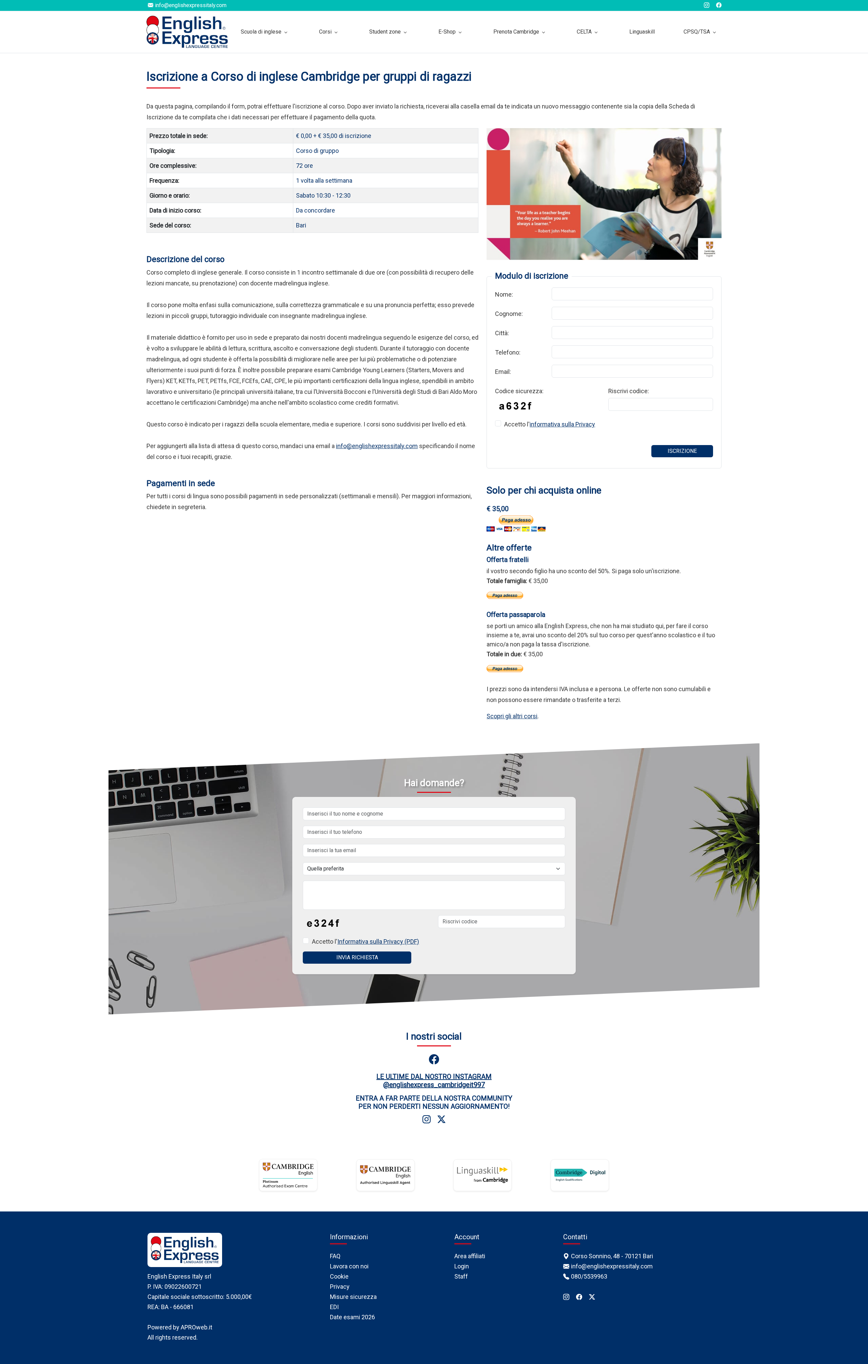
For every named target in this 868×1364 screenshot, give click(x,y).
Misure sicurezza (353, 1296)
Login (461, 1266)
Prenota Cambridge (516, 31)
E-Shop (447, 31)
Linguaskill (642, 31)
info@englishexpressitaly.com (377, 445)
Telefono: (507, 352)
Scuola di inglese (261, 31)
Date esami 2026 (352, 1317)
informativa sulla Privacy (562, 424)
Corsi (325, 31)
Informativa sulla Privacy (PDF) (378, 941)
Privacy (340, 1286)
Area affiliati (469, 1256)
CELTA (584, 31)
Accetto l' (549, 424)
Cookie (339, 1276)
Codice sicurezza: (519, 391)
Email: (503, 371)
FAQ (335, 1256)
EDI (334, 1306)
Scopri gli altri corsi (512, 716)
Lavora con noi (349, 1266)
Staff (461, 1276)
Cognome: (509, 313)
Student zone (385, 31)
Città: (502, 333)
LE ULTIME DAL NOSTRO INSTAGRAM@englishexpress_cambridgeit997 (434, 1080)
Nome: (504, 294)
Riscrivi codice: (628, 391)
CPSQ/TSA (697, 31)
